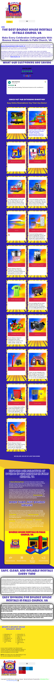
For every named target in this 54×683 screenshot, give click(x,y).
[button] (9, 22)
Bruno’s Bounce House (17, 482)
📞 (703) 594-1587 (33, 4)
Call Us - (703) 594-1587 (42, 666)
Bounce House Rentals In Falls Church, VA (13, 46)
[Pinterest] (24, 672)
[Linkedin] (31, 668)
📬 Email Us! (40, 668)
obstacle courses (33, 514)
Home (3, 27)
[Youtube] (20, 672)
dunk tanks (29, 519)
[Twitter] (27, 668)
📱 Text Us (31, 7)
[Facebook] (20, 668)
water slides (12, 514)
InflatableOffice (44, 679)
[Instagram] (24, 668)
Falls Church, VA (15, 57)
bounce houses (37, 495)
